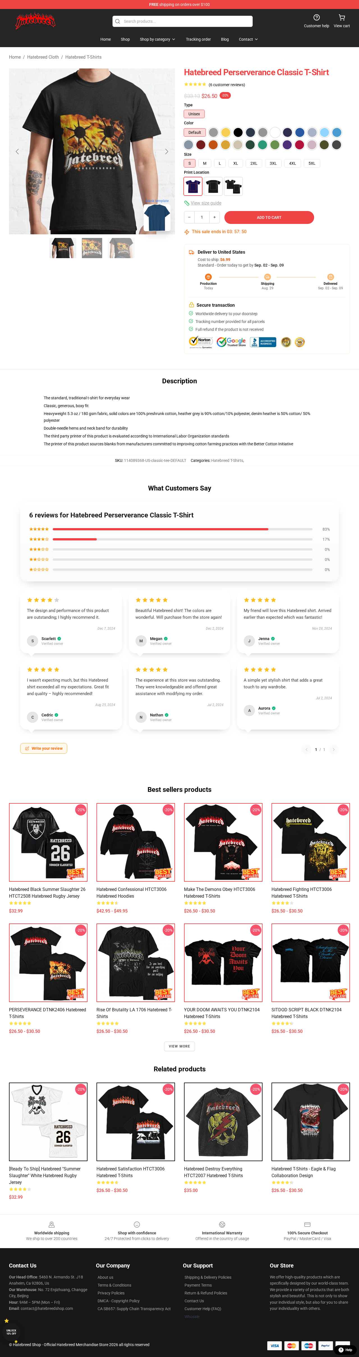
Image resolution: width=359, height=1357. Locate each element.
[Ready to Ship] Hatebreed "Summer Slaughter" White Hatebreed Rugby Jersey (44, 1175)
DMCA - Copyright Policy (119, 1301)
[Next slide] (166, 151)
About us (105, 1277)
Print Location (196, 172)
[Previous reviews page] (307, 749)
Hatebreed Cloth (43, 57)
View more (179, 1046)
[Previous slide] (18, 151)
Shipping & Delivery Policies (208, 1277)
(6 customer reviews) (227, 84)
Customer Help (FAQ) (203, 1308)
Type (188, 105)
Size (188, 154)
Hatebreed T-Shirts (83, 57)
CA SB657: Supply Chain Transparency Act (134, 1308)
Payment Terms (198, 1285)
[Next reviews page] (334, 749)
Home (15, 57)
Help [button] (349, 1350)
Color (189, 123)
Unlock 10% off (11, 1332)
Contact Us (194, 1301)
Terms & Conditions (114, 1285)
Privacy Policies (111, 1293)
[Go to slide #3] (121, 248)
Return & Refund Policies (206, 1293)
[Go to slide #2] (92, 248)
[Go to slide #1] (62, 248)
